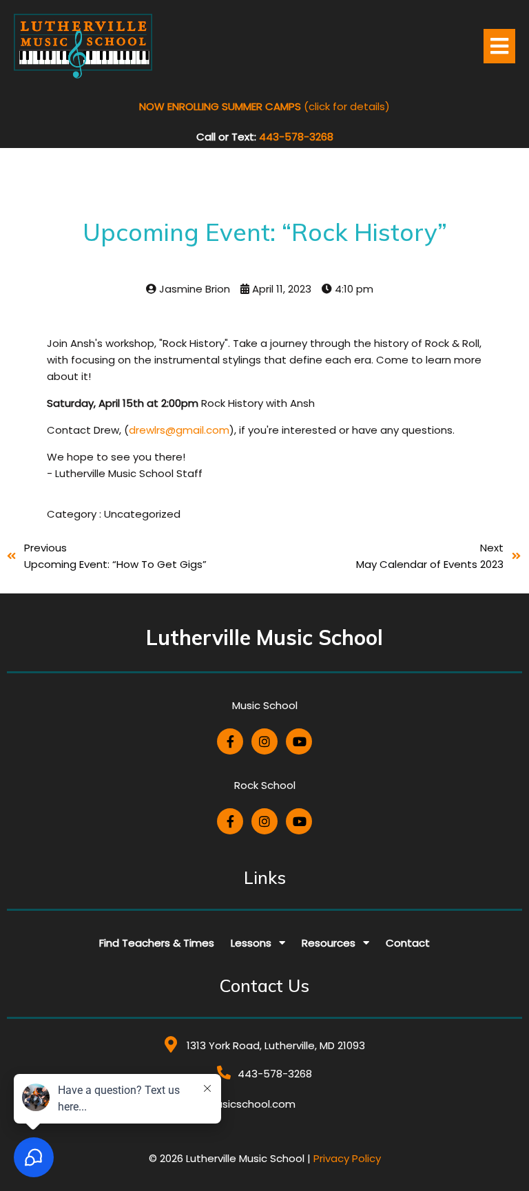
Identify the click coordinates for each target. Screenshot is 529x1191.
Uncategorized (142, 514)
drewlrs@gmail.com (179, 430)
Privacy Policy (347, 1158)
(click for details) (264, 106)
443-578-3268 (296, 136)
